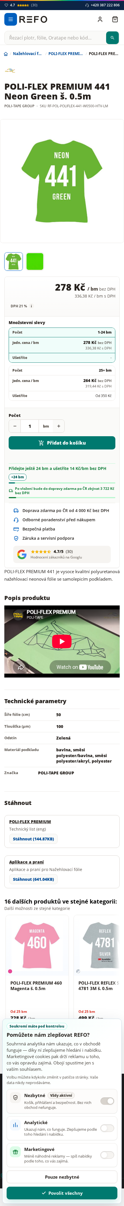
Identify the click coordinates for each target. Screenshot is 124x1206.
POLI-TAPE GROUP (56, 773)
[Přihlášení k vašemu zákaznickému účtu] (100, 19)
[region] (62, 975)
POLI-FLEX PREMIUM (30, 821)
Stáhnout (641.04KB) (33, 879)
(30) (23, 5)
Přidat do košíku (66, 443)
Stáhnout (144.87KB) (33, 839)
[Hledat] (112, 37)
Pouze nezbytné (62, 1177)
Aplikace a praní (26, 862)
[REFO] (33, 19)
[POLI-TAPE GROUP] (26, 70)
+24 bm (17, 477)
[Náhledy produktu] (62, 261)
